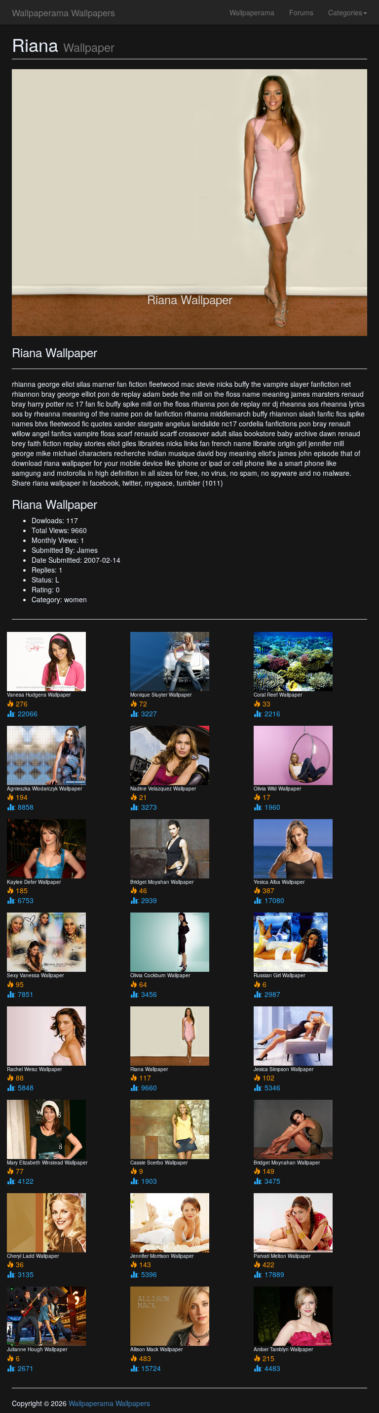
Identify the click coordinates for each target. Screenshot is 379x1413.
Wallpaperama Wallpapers (63, 12)
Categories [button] (345, 12)
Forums (301, 12)
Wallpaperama (251, 12)
